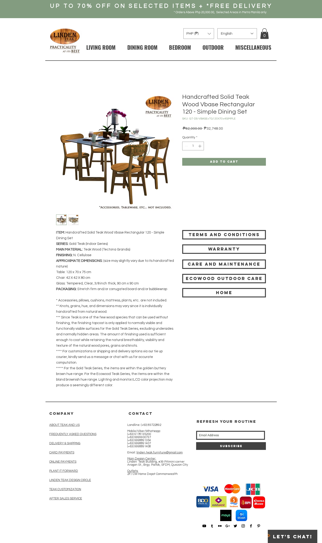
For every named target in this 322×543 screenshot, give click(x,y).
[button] (264, 33)
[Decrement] (186, 146)
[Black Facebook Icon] (251, 526)
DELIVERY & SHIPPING (64, 443)
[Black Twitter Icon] (235, 526)
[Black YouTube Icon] (204, 526)
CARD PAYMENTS (61, 452)
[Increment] (200, 146)
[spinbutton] (193, 146)
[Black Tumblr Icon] (212, 526)
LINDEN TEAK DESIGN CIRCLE (70, 480)
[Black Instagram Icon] (243, 526)
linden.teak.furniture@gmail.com (159, 452)
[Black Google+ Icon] (227, 526)
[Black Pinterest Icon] (258, 526)
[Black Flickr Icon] (220, 526)
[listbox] (198, 33)
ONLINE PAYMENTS (62, 461)
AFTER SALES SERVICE (65, 498)
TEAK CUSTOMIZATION (65, 489)
